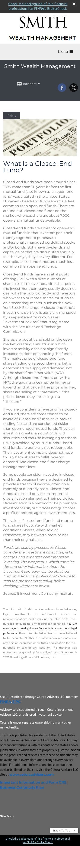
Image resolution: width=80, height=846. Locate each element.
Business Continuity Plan (22, 787)
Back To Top (62, 830)
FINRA (5, 702)
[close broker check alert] (74, 4)
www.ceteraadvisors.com (31, 774)
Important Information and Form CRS (33, 782)
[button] (66, 51)
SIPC (16, 702)
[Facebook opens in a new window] (62, 90)
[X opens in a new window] (73, 90)
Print (11, 116)
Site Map (7, 816)
